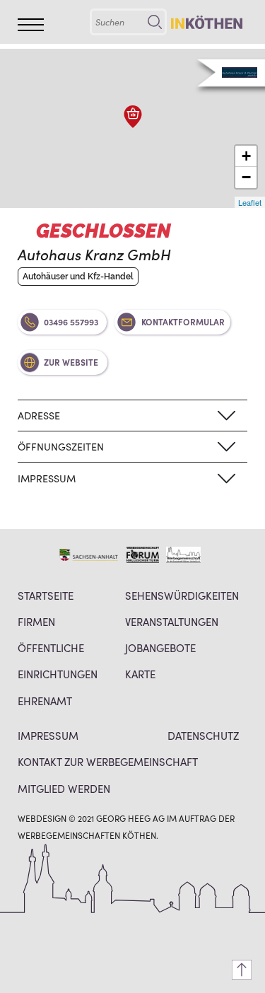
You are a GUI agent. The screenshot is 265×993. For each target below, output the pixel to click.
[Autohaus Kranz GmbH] (133, 116)
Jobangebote (160, 647)
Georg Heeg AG (130, 818)
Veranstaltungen (171, 621)
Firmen (36, 621)
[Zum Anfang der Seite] (242, 970)
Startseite (45, 595)
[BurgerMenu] (31, 25)
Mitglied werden (64, 788)
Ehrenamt (45, 700)
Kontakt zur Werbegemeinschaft (108, 761)
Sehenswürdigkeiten (182, 595)
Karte (140, 673)
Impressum (48, 735)
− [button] (246, 177)
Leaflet (249, 202)
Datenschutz (203, 735)
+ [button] (246, 156)
